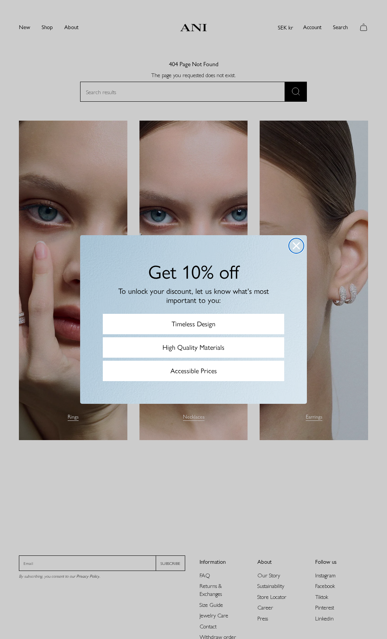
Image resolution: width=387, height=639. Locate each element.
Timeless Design (193, 324)
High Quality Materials (193, 347)
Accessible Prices (193, 371)
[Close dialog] (296, 245)
